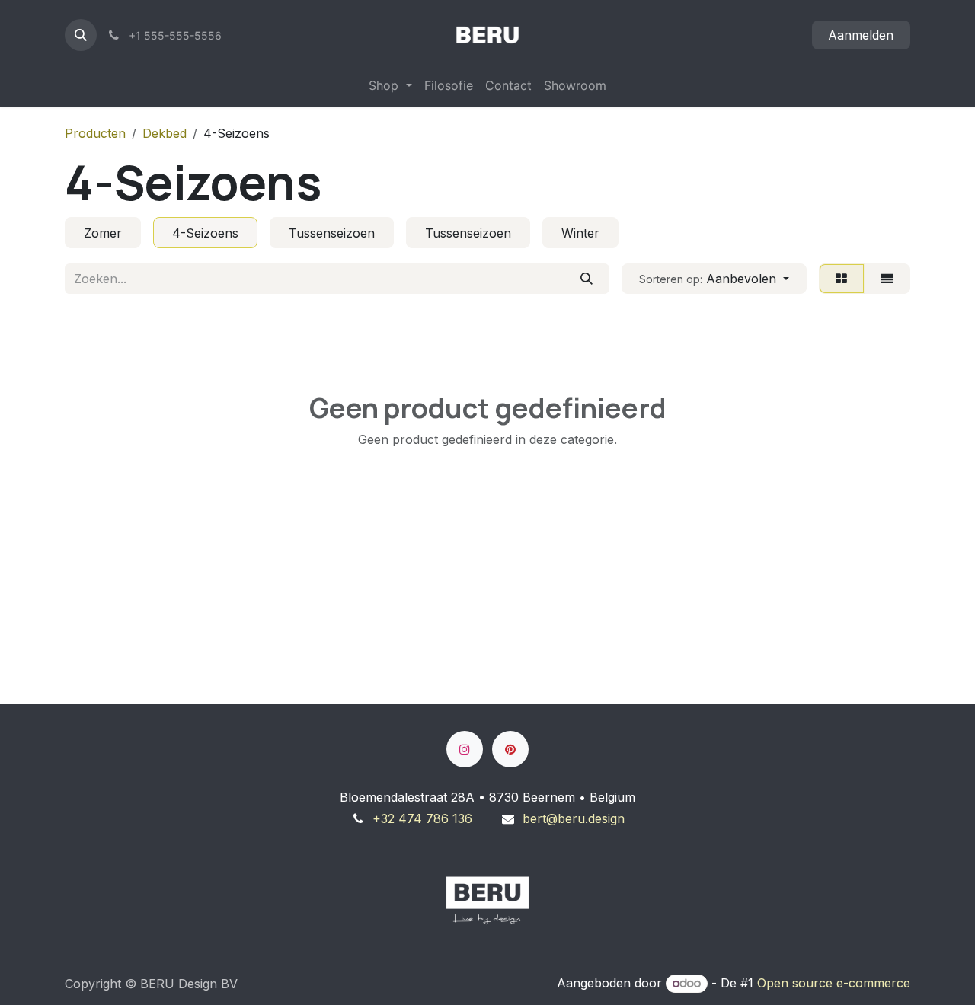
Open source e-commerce (833, 983)
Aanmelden (860, 35)
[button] (81, 35)
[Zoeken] (586, 278)
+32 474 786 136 (422, 818)
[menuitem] (390, 85)
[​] (464, 749)
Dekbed (164, 133)
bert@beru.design (574, 818)
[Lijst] (887, 278)
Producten (95, 133)
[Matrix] (842, 278)
